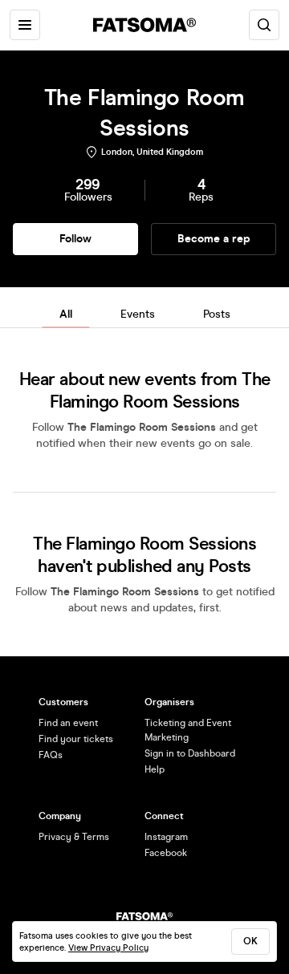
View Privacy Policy (108, 948)
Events (137, 314)
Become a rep (213, 239)
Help (154, 769)
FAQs (51, 755)
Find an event (68, 722)
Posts (216, 314)
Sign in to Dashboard (189, 753)
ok (250, 941)
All (65, 314)
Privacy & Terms (74, 836)
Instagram (166, 836)
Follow (75, 239)
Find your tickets (76, 739)
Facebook (165, 852)
